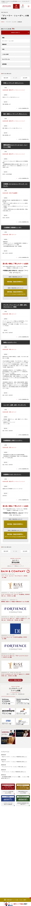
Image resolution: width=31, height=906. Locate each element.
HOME (2, 21)
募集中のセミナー (22, 7)
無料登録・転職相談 (16, 7)
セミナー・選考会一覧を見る (15, 680)
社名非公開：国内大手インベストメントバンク (14, 90)
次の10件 (25, 77)
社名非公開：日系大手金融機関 (10, 193)
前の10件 (6, 77)
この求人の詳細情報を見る (23, 108)
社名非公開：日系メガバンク (9, 234)
